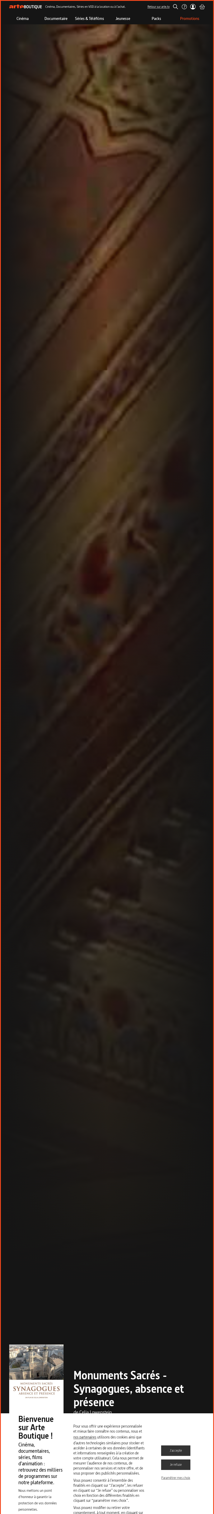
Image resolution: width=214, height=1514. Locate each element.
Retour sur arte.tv (159, 6)
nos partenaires (84, 1437)
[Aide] (184, 6)
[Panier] (202, 6)
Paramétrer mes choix (175, 1477)
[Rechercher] (175, 6)
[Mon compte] (193, 6)
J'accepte (176, 1450)
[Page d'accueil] (25, 6)
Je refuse (176, 1464)
